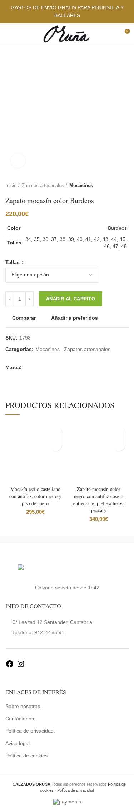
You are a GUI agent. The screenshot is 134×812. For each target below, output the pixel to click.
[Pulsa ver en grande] (18, 161)
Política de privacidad (75, 790)
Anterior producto (110, 185)
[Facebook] (9, 666)
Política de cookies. (27, 756)
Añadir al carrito (70, 298)
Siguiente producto (125, 185)
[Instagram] (20, 666)
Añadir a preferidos (74, 317)
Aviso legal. (18, 743)
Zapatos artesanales (43, 185)
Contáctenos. (20, 719)
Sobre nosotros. (23, 706)
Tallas (13, 262)
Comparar (24, 317)
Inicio (10, 185)
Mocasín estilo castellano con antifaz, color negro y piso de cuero (35, 496)
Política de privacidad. (30, 731)
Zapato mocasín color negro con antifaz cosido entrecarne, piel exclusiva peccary (98, 499)
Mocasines (81, 185)
